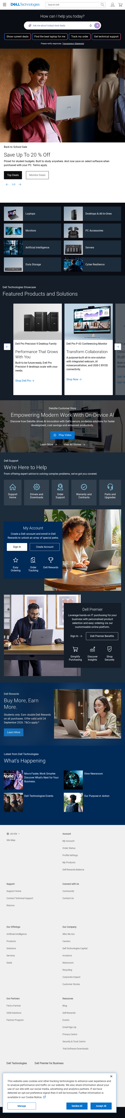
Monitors (31, 230)
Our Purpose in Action (96, 795)
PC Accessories (94, 230)
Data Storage (33, 264)
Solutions (11, 948)
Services (11, 955)
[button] (113, 4)
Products (11, 941)
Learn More (46, 444)
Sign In (17, 546)
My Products (68, 862)
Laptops (30, 213)
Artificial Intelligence (37, 247)
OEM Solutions (14, 1013)
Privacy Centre (69, 1034)
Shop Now (72, 379)
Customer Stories (71, 984)
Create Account (44, 546)
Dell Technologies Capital (74, 948)
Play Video (65, 435)
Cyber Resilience (94, 264)
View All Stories (72, 444)
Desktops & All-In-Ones (98, 213)
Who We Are (68, 934)
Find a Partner (14, 1005)
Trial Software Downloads (75, 1048)
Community (68, 891)
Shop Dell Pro (23, 380)
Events (65, 1020)
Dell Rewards (69, 1013)
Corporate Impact (71, 977)
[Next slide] (20, 184)
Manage (22, 1106)
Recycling (67, 970)
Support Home (14, 891)
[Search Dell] (102, 4)
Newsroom (68, 962)
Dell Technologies (17, 1063)
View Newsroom (93, 773)
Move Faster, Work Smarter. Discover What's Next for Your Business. (41, 777)
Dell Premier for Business (49, 1063)
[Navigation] (4, 4)
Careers (66, 941)
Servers (89, 247)
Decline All (77, 1106)
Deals (9, 962)
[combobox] (75, 4)
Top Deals (13, 175)
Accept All (101, 1106)
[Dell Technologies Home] (25, 4)
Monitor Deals (37, 175)
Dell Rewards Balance (73, 869)
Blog (64, 1005)
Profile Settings (70, 855)
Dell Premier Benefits (102, 636)
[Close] (111, 1076)
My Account (68, 841)
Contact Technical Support (20, 898)
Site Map (11, 840)
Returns (10, 905)
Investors (67, 955)
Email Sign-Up (69, 1027)
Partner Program (15, 1020)
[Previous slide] (7, 184)
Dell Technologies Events (38, 795)
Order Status (68, 848)
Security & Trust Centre (73, 1041)
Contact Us (68, 898)
